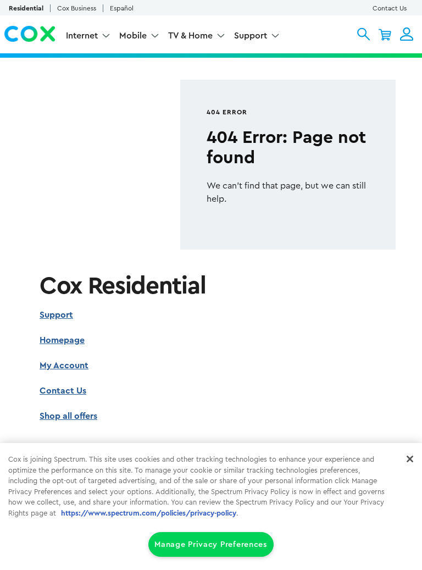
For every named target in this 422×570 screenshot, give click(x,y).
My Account (64, 365)
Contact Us (390, 8)
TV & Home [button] (190, 35)
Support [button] (250, 35)
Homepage (62, 340)
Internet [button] (82, 35)
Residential (26, 8)
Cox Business (76, 8)
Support (56, 315)
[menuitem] (88, 37)
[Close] (410, 459)
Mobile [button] (133, 35)
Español (122, 8)
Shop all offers (68, 416)
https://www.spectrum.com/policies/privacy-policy (148, 513)
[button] (363, 34)
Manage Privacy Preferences (211, 544)
